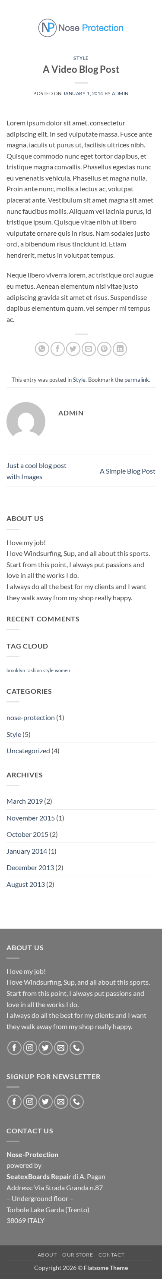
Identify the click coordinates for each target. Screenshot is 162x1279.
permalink (136, 379)
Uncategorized (28, 750)
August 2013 (25, 884)
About (47, 1254)
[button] (11, 27)
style (48, 670)
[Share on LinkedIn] (120, 349)
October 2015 (27, 834)
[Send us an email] (61, 1048)
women (62, 670)
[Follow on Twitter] (45, 1048)
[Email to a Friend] (89, 349)
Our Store (77, 1254)
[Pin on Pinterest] (104, 349)
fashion (34, 670)
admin (120, 93)
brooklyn (15, 670)
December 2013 (30, 867)
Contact (111, 1254)
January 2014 (26, 851)
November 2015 (30, 818)
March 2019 (24, 801)
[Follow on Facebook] (14, 1048)
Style (81, 58)
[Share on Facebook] (58, 349)
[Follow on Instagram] (30, 1048)
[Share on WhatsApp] (42, 349)
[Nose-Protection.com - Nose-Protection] (81, 28)
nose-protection (30, 717)
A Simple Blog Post (128, 471)
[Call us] (77, 1048)
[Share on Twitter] (73, 349)
